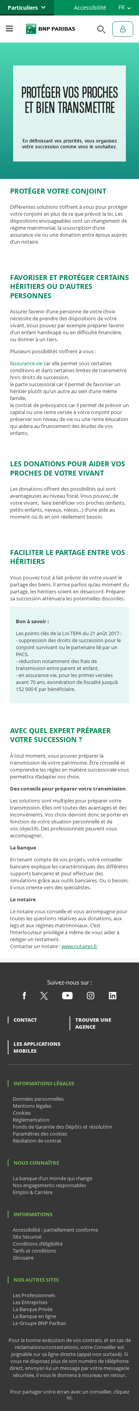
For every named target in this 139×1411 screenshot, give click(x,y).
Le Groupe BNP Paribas (39, 1323)
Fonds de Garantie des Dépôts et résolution (62, 1126)
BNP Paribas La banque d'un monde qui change (51, 29)
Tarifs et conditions (34, 1250)
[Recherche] (99, 28)
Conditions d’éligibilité (38, 1243)
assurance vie (27, 363)
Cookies (22, 1112)
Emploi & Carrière (33, 1192)
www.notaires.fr (79, 946)
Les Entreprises (30, 1302)
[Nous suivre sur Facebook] (24, 997)
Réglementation (31, 1119)
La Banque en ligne (34, 1316)
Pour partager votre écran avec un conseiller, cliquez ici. (69, 1395)
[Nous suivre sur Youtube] (67, 997)
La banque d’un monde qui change (52, 1178)
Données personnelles (38, 1098)
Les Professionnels (34, 1295)
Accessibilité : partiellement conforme (55, 1229)
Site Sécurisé (27, 1236)
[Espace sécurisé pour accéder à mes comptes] (122, 29)
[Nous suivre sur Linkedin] (113, 997)
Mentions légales (32, 1105)
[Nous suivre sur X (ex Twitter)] (44, 997)
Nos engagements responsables (49, 1185)
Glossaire (23, 1257)
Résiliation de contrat (37, 1140)
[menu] (9, 28)
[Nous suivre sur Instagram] (90, 997)
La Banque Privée (33, 1309)
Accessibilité (90, 7)
